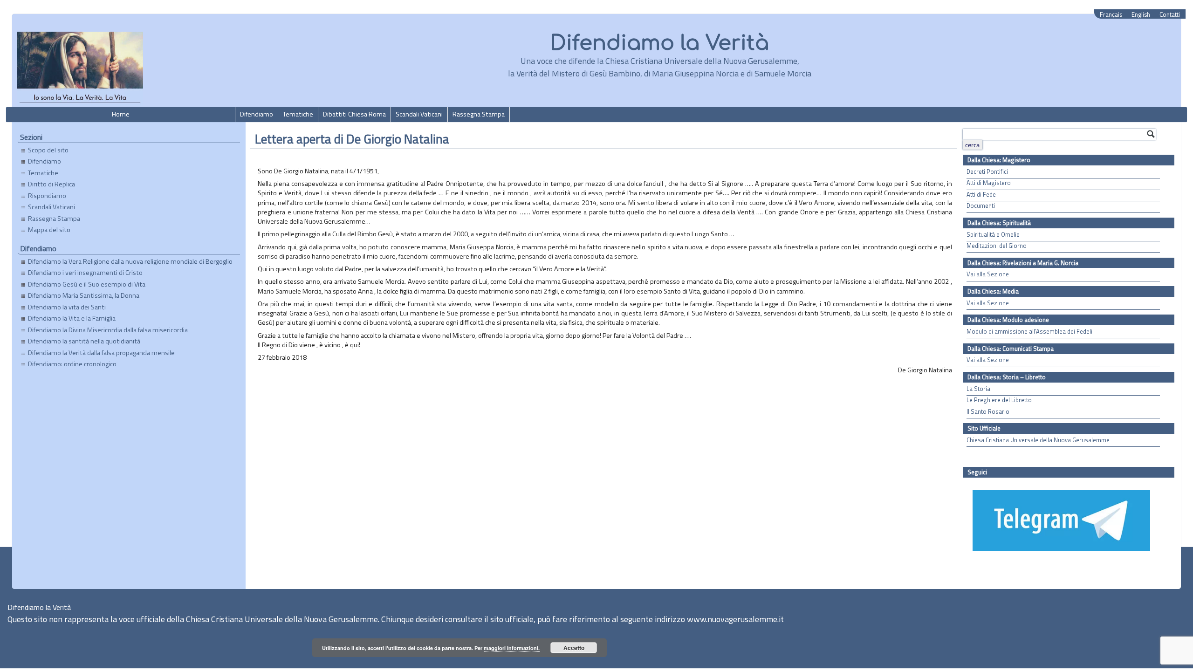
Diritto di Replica (51, 184)
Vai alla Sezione (988, 274)
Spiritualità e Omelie (993, 234)
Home (121, 114)
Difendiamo (256, 114)
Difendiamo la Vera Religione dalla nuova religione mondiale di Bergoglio (130, 261)
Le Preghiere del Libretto (999, 400)
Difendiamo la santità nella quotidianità (84, 341)
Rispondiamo (47, 196)
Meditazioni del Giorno (997, 245)
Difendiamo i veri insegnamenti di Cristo (85, 272)
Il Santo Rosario (988, 411)
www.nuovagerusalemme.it (735, 619)
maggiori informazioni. (512, 647)
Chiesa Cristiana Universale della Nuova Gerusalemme (1038, 440)
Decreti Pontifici (987, 171)
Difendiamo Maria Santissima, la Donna (83, 295)
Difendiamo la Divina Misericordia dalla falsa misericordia (108, 330)
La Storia (978, 388)
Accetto (573, 648)
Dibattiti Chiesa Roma (354, 114)
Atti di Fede (981, 194)
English (1140, 14)
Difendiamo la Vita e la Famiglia (72, 318)
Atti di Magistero (989, 182)
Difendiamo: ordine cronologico (72, 364)
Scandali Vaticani (419, 114)
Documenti (981, 205)
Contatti (1169, 14)
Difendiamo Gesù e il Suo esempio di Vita (86, 284)
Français (1111, 14)
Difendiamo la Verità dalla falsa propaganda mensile (101, 353)
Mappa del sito (49, 230)
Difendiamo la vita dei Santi (67, 307)
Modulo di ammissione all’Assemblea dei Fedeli (1029, 331)
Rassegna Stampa (479, 114)
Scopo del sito (48, 150)
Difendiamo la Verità (659, 43)
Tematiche (298, 114)
